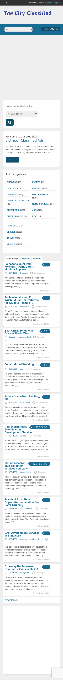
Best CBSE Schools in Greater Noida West (19, 332)
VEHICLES (12, 244)
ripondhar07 (24, 306)
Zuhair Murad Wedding (19, 364)
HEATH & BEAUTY (40, 194)
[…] (20, 287)
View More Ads (11, 600)
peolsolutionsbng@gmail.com (31, 539)
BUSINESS (12, 182)
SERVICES (12, 232)
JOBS (35, 210)
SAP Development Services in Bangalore (22, 534)
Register (48, 3)
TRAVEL (11, 238)
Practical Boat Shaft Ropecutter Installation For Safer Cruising (22, 502)
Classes (11, 188)
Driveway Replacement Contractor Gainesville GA (21, 568)
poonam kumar (26, 472)
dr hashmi (23, 273)
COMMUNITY (13, 194)
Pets (34, 216)
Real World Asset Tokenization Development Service (18, 429)
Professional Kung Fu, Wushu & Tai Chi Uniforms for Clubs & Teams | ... (22, 300)
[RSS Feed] (6, 2)
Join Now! (12, 160)
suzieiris (23, 436)
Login (55, 3)
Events (36, 182)
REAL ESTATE (13, 226)
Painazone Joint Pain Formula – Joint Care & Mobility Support (19, 266)
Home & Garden (40, 204)
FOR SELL (37, 188)
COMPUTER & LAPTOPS (18, 201)
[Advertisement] (31, 67)
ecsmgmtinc (24, 573)
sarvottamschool (24, 337)
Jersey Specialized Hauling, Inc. (22, 398)
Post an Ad (50, 28)
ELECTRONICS (14, 210)
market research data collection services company (16, 466)
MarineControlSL (26, 509)
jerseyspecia (25, 402)
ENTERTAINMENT (15, 216)
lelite (21, 369)
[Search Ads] (10, 122)
